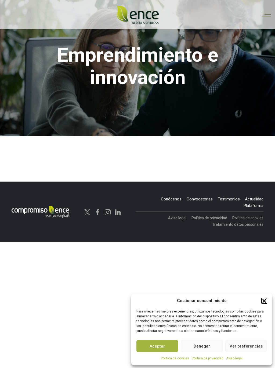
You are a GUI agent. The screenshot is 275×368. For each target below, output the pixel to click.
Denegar (202, 346)
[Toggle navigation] (266, 15)
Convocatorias (200, 199)
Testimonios (229, 199)
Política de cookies (175, 358)
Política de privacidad (207, 358)
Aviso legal (234, 358)
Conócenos (171, 199)
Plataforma (253, 205)
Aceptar (157, 346)
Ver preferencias (246, 346)
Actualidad (254, 199)
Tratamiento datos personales (237, 224)
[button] (264, 300)
